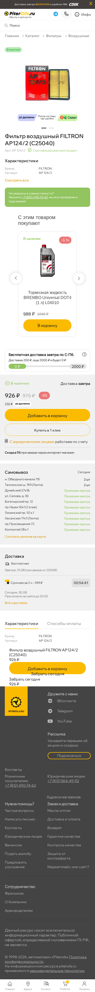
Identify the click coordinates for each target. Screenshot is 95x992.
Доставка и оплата (63, 819)
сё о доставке (16, 603)
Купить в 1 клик (47, 430)
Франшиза (14, 893)
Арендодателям (19, 910)
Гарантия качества (63, 836)
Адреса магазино (64, 797)
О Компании (16, 902)
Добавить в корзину (47, 415)
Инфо (86, 14)
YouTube (64, 721)
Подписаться (69, 755)
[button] (16, 278)
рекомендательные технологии (57, 970)
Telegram (65, 711)
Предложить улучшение (16, 864)
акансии (13, 845)
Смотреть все (17, 180)
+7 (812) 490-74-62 (35, 197)
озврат (54, 827)
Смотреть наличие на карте (25, 536)
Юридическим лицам (23, 836)
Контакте (66, 701)
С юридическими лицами (32, 441)
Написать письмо (20, 819)
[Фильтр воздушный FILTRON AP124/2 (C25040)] (47, 85)
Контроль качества (64, 845)
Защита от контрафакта (58, 856)
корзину (47, 325)
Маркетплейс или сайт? (68, 867)
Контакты (13, 827)
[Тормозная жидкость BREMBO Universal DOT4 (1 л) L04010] (47, 258)
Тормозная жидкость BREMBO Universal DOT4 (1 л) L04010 (47, 297)
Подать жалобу (18, 853)
